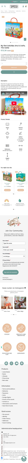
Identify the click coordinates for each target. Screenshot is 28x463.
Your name (6, 240)
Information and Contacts (9, 403)
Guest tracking (6, 422)
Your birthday (6, 253)
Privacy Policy (5, 459)
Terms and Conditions (8, 389)
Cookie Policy (12, 459)
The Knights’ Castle (7, 184)
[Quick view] (11, 176)
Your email (6, 247)
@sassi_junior (14, 292)
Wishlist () (24, 1)
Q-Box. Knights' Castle (20, 184)
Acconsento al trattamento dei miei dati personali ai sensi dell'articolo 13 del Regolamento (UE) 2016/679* (13, 264)
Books (4, 374)
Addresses (5, 420)
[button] (10, 42)
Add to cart (14, 67)
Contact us (5, 401)
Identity (4, 416)
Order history (6, 418)
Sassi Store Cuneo (7, 405)
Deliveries (5, 391)
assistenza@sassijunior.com (8, 442)
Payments (5, 393)
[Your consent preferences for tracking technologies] (1, 347)
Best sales (5, 380)
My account (5, 414)
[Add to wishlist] (14, 72)
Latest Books (6, 372)
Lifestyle (4, 376)
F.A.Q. (4, 395)
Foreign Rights (6, 397)
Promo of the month (8, 399)
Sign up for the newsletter (10, 272)
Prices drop (5, 378)
